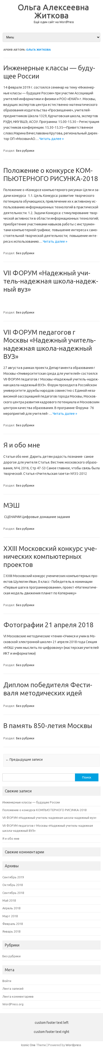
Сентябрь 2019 (13, 877)
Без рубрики (25, 150)
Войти (6, 981)
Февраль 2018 (12, 923)
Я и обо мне (21, 445)
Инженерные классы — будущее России (31, 802)
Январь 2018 (11, 931)
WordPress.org (12, 1004)
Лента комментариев (18, 996)
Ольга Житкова (38, 49)
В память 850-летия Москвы (47, 725)
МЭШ (11, 505)
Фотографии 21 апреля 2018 (48, 624)
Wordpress (73, 1045)
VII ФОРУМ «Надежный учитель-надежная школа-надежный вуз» (50, 281)
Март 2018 (10, 916)
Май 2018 (9, 900)
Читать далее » (51, 139)
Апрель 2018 (11, 908)
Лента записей (12, 988)
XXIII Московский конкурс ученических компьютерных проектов (50, 556)
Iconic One (28, 1045)
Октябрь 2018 (12, 884)
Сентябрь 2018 (13, 892)
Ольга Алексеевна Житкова (53, 11)
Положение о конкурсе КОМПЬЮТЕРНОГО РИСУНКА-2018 (44, 810)
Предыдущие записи (24, 759)
